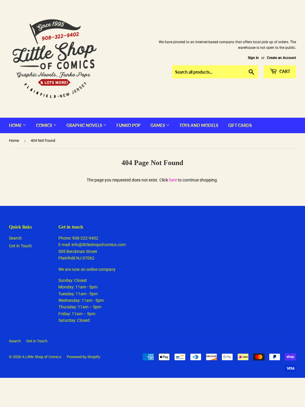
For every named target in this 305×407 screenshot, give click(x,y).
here (173, 180)
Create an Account (281, 58)
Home (16, 125)
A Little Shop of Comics (41, 357)
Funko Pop (128, 125)
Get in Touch (20, 245)
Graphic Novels (84, 125)
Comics (44, 125)
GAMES (158, 125)
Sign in (253, 58)
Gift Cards (240, 125)
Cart (284, 71)
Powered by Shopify (83, 357)
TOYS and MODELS (198, 125)
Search (15, 238)
